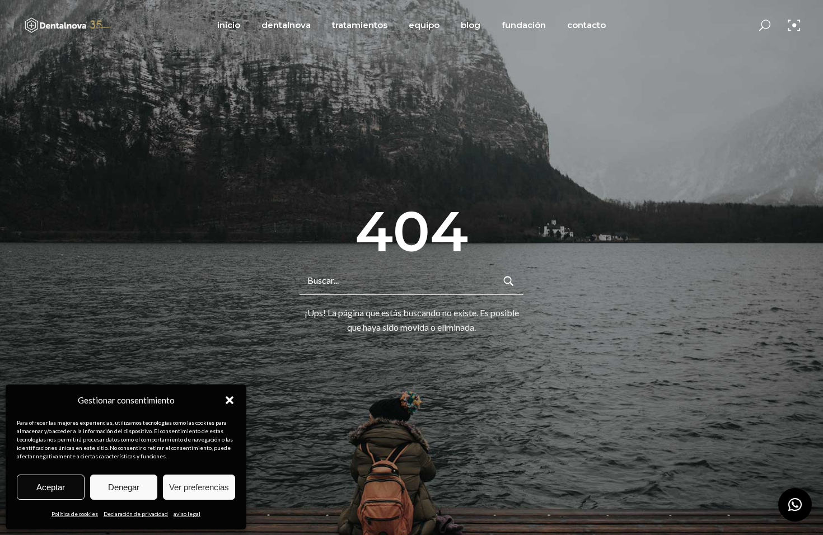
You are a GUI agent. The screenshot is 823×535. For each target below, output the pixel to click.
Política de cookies (75, 513)
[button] (229, 400)
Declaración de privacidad (136, 513)
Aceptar (50, 487)
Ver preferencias (199, 487)
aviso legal (187, 513)
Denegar (123, 487)
